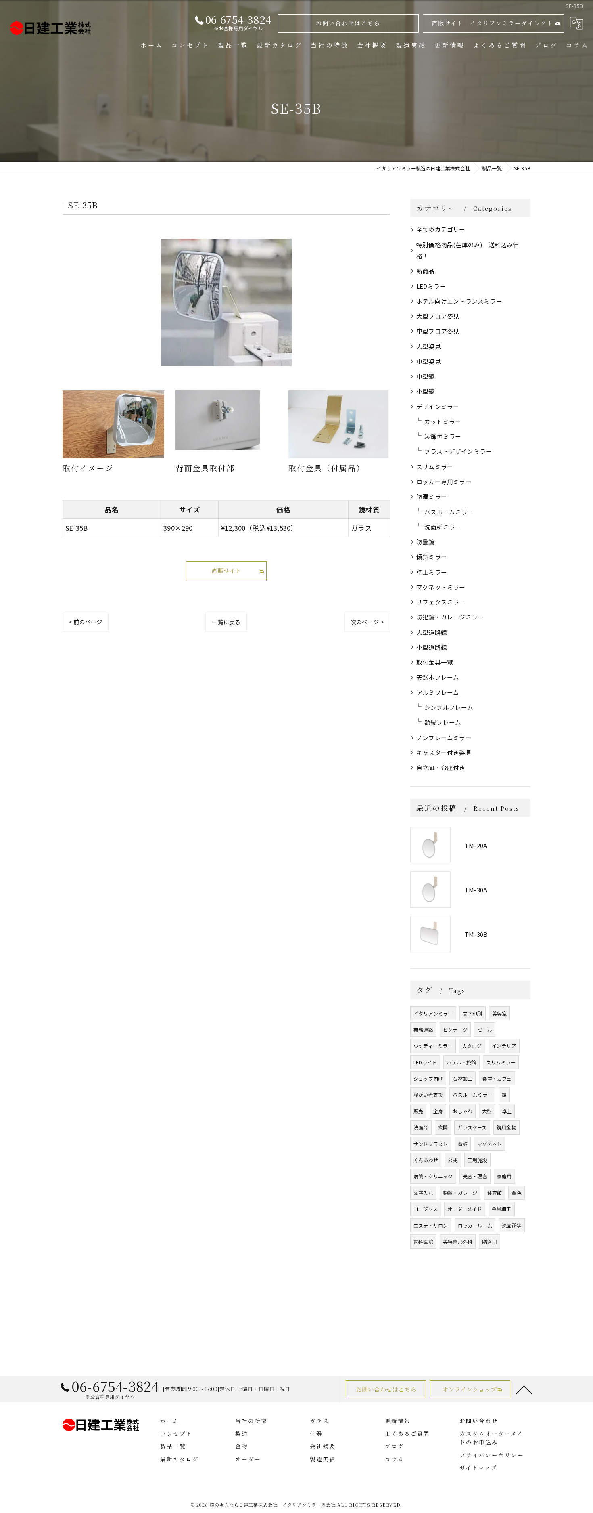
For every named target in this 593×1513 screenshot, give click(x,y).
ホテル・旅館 (461, 1062)
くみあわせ (425, 1159)
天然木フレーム (437, 677)
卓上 (507, 1111)
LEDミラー (431, 286)
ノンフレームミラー (444, 737)
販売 (418, 1111)
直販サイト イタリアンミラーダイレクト (492, 23)
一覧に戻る (226, 622)
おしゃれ (462, 1111)
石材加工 (462, 1078)
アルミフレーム (437, 692)
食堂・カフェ (497, 1078)
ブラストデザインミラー (458, 451)
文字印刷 (472, 1013)
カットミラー (442, 421)
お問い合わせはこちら (348, 23)
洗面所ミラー (442, 527)
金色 (516, 1192)
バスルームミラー (449, 512)
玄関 (443, 1127)
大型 (487, 1111)
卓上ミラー (431, 572)
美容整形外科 (457, 1241)
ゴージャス (425, 1208)
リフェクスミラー (441, 602)
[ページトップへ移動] (524, 1389)
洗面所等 (512, 1225)
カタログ (472, 1045)
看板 (463, 1143)
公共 (452, 1159)
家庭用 (504, 1176)
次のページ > (367, 622)
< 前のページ (85, 622)
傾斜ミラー (431, 556)
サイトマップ (478, 1467)
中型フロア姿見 (437, 331)
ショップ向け (428, 1078)
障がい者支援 (428, 1094)
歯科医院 (423, 1241)
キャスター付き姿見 (444, 752)
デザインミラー (437, 406)
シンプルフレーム (449, 707)
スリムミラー (434, 466)
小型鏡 (425, 391)
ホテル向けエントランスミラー (459, 301)
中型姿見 (428, 361)
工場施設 (477, 1159)
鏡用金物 (506, 1127)
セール (484, 1029)
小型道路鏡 (431, 647)
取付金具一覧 (434, 662)
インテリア (504, 1045)
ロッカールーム (475, 1225)
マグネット (489, 1143)
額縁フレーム (442, 722)
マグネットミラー (441, 587)
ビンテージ (455, 1029)
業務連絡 (423, 1029)
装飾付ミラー (442, 436)
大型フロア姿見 (437, 316)
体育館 (494, 1192)
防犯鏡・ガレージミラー (450, 617)
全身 (438, 1111)
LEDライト (425, 1062)
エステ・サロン (430, 1225)
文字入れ (423, 1192)
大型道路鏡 (431, 632)
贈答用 (489, 1241)
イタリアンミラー (433, 1013)
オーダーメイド (464, 1208)
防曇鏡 (425, 541)
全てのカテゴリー (441, 229)
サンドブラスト (430, 1143)
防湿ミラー (431, 496)
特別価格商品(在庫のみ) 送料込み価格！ (467, 250)
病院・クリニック (433, 1176)
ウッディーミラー (433, 1045)
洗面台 (420, 1127)
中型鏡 (425, 376)
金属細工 (502, 1208)
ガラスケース (472, 1127)
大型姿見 (428, 346)
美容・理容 (475, 1176)
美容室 (499, 1013)
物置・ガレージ (460, 1192)
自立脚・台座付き (441, 767)
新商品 (425, 271)
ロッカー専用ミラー (444, 481)
